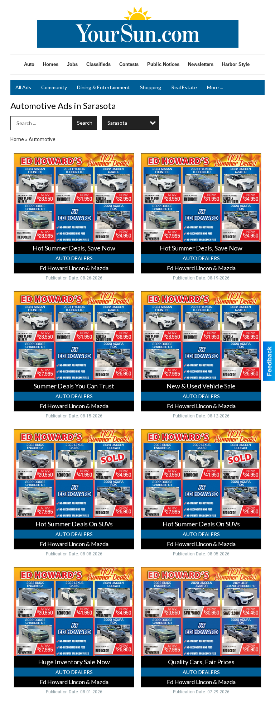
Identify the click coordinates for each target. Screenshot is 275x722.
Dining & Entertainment (103, 87)
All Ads (23, 87)
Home (17, 139)
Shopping (150, 87)
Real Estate (184, 87)
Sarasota (117, 123)
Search (84, 123)
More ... (215, 87)
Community (54, 87)
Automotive (42, 139)
